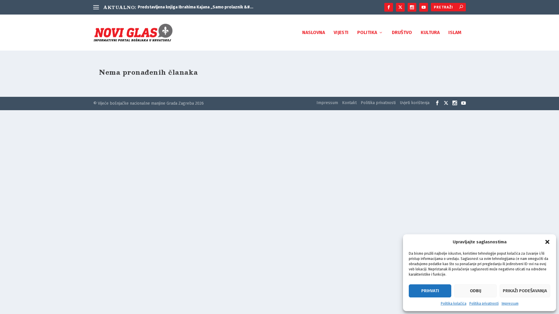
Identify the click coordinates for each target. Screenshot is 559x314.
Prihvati (430, 290)
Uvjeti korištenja (414, 102)
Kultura (430, 32)
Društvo (402, 32)
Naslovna (313, 32)
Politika (367, 32)
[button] (547, 242)
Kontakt (349, 102)
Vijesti (341, 32)
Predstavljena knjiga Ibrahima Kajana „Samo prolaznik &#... (195, 7)
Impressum (510, 303)
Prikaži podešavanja (525, 290)
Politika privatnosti (484, 303)
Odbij (475, 290)
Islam (454, 32)
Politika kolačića (453, 303)
